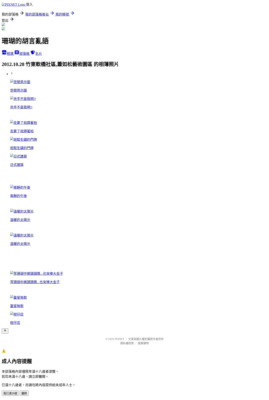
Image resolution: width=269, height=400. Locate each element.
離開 (24, 393)
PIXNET (119, 339)
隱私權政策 (127, 343)
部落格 (24, 53)
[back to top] (5, 331)
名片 (38, 53)
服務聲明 (143, 343)
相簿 (10, 53)
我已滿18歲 (10, 393)
